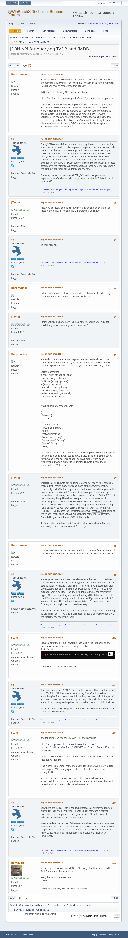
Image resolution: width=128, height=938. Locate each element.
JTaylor (15, 202)
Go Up (12, 898)
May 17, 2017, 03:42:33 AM (51, 732)
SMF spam (29, 913)
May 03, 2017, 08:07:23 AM (51, 574)
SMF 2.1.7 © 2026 (13, 935)
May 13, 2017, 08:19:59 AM (51, 637)
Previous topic (96, 56)
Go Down (14, 65)
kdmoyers (17, 863)
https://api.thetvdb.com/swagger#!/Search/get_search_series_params (77, 98)
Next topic (112, 56)
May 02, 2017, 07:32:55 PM (51, 477)
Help (94, 934)
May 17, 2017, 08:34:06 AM (51, 802)
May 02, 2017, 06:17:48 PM (51, 316)
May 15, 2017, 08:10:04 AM (51, 684)
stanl (14, 637)
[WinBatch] (12, 169)
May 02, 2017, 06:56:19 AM (51, 139)
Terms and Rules (105, 934)
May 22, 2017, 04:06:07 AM (51, 862)
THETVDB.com (95, 365)
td (12, 139)
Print (115, 65)
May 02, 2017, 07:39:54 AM (51, 239)
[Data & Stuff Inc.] (12, 222)
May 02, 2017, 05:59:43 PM (51, 287)
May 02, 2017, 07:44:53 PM (51, 545)
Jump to (74, 915)
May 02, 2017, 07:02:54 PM (51, 354)
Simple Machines (29, 935)
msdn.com (97, 510)
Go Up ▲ (118, 934)
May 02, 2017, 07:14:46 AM (51, 202)
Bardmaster (19, 74)
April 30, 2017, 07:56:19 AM (52, 74)
